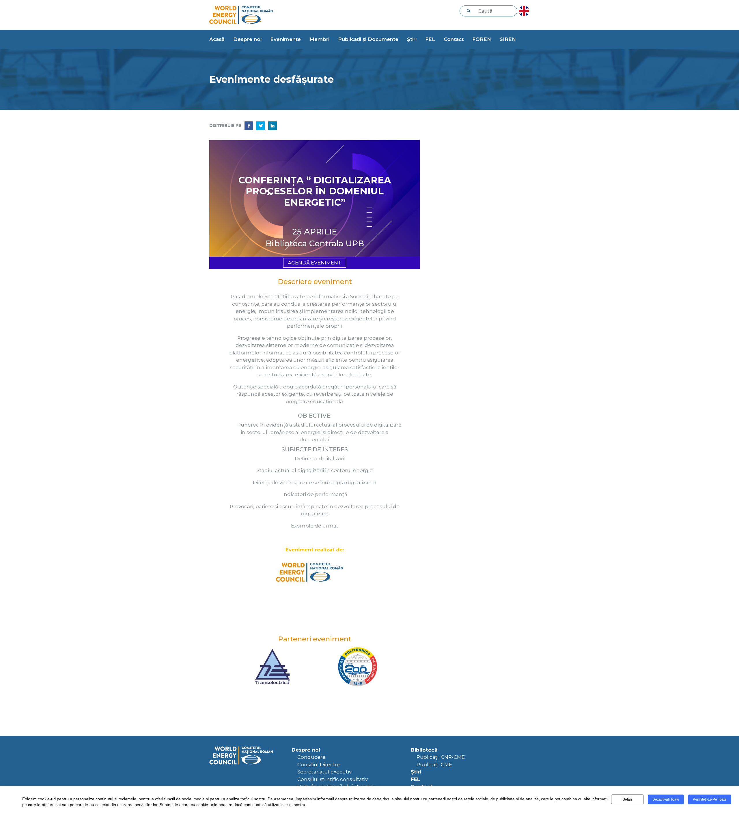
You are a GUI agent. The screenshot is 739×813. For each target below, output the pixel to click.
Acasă (217, 39)
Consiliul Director (318, 764)
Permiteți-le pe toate (710, 799)
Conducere (311, 757)
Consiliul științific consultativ (332, 779)
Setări (627, 799)
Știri (412, 39)
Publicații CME (434, 764)
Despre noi (247, 39)
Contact (454, 39)
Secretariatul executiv (324, 772)
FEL (430, 39)
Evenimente (285, 39)
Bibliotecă (424, 750)
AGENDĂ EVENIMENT (314, 263)
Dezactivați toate (665, 799)
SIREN (508, 39)
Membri (319, 39)
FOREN (481, 39)
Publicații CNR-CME (441, 757)
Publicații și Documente (368, 39)
